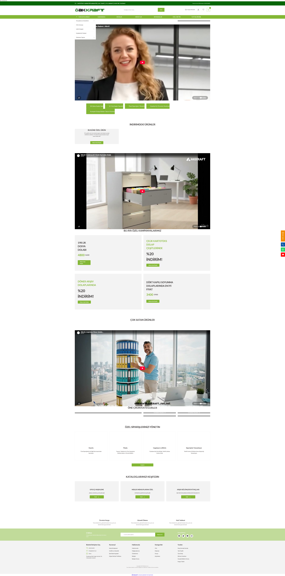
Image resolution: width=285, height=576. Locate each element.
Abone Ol (159, 534)
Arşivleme (157, 556)
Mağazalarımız (136, 551)
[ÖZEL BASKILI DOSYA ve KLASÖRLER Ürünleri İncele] (159, 416)
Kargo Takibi (181, 561)
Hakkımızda (135, 548)
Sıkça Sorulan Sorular (183, 548)
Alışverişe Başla (96, 142)
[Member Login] (198, 9)
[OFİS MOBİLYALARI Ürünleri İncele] (108, 413)
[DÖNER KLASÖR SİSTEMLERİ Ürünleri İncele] (194, 416)
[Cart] (208, 9)
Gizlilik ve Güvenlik (114, 551)
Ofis (156, 548)
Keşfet (142, 465)
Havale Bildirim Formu (183, 559)
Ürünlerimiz (135, 553)
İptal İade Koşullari (114, 553)
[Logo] (90, 10)
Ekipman (157, 551)
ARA (161, 9)
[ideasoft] (135, 575)
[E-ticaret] (142, 575)
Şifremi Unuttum (182, 556)
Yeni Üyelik (180, 551)
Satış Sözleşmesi (113, 548)
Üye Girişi (180, 553)
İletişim (134, 556)
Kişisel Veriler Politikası (115, 556)
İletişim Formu (135, 559)
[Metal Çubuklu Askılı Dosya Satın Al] (194, 20)
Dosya (156, 553)
